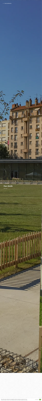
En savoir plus (37, 399)
